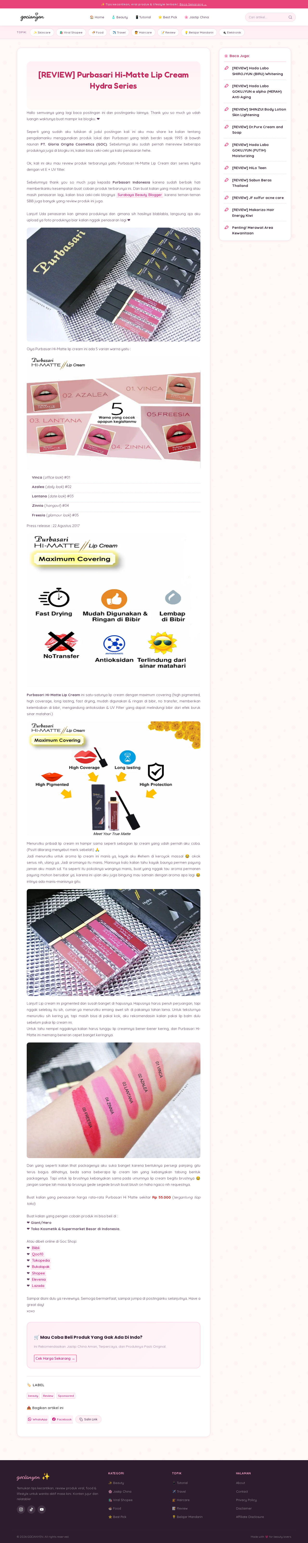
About (240, 1483)
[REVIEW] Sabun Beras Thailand (252, 183)
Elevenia (39, 1279)
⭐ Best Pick (167, 17)
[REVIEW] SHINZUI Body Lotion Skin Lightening (259, 112)
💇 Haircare (143, 32)
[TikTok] (31, 1509)
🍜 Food (97, 32)
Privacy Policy (246, 1500)
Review (48, 1396)
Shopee (38, 1273)
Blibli (35, 1248)
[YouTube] (42, 1509)
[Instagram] (21, 1509)
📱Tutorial (143, 17)
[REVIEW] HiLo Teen (249, 167)
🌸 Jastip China (196, 17)
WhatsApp (40, 1419)
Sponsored (66, 1396)
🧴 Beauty (119, 17)
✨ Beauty (116, 1483)
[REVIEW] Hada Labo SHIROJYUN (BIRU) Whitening (257, 71)
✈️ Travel (119, 32)
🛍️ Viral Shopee (71, 32)
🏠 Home (97, 17)
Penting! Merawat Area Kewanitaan (252, 230)
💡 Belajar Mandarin (199, 32)
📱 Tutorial (180, 1483)
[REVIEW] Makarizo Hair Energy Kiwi (253, 212)
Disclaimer (244, 1508)
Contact (242, 1491)
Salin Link (90, 1419)
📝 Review (168, 32)
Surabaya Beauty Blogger (140, 194)
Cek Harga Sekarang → (55, 1358)
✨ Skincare (42, 32)
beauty (33, 1396)
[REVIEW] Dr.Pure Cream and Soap (257, 130)
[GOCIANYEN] (32, 17)
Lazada (38, 1285)
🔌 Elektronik (232, 32)
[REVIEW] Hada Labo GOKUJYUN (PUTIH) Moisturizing (250, 150)
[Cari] (291, 17)
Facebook (64, 1419)
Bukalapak (41, 1266)
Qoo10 (37, 1254)
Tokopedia (41, 1260)
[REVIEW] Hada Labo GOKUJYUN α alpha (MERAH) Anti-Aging (257, 91)
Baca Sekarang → (193, 4)
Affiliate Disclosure (250, 1517)
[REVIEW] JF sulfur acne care (258, 197)
